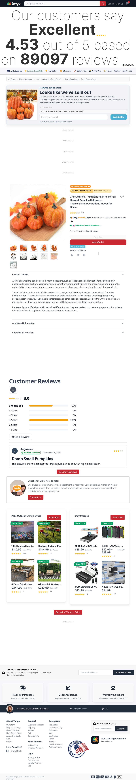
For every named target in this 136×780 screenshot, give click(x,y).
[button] (72, 221)
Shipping (31, 727)
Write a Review (20, 436)
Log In (111, 3)
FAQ (106, 709)
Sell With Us (33, 745)
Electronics (127, 71)
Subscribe (121, 729)
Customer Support (36, 725)
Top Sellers (51, 71)
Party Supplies (71, 79)
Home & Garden (25, 79)
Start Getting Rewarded (113, 738)
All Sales (11, 79)
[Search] (103, 3)
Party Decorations (88, 79)
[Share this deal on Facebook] (72, 255)
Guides (9, 741)
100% (73, 420)
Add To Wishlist (77, 247)
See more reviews (68, 471)
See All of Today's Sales (68, 612)
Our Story (10, 725)
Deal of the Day (55, 727)
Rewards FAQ (33, 736)
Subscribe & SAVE (123, 672)
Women (117, 71)
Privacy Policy (34, 757)
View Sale (54, 517)
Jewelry (52, 741)
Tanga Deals (16, 751)
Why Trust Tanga (13, 727)
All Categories (16, 71)
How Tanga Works (14, 733)
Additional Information (23, 323)
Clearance (65, 71)
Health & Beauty (56, 744)
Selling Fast (80, 71)
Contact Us (35, 497)
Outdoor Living (55, 747)
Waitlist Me (119, 117)
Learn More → (106, 741)
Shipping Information (23, 332)
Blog (8, 739)
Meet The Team (13, 730)
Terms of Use (33, 760)
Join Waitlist (98, 242)
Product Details (20, 274)
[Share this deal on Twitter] (78, 255)
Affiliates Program (35, 748)
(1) (82, 212)
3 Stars (13, 420)
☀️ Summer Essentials (34, 71)
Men (50, 733)
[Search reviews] (13, 390)
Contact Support (80, 709)
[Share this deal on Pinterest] (84, 255)
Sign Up (120, 3)
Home (108, 71)
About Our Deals (13, 736)
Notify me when (46, 108)
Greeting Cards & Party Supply (48, 79)
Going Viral (95, 71)
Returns (31, 730)
